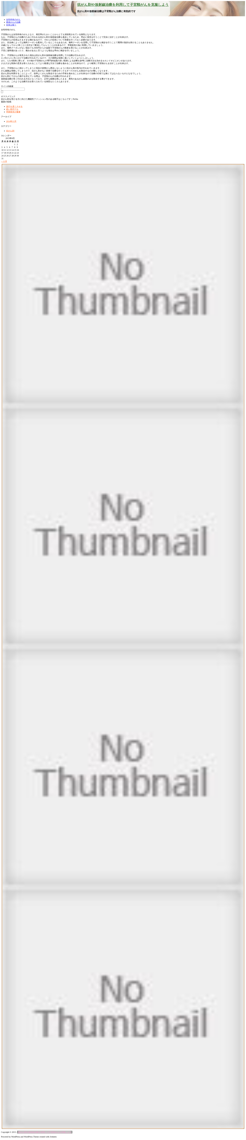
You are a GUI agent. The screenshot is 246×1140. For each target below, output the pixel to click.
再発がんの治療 (13, 22)
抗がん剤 (10, 131)
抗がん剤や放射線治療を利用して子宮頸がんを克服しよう (123, 5)
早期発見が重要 (13, 112)
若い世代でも (12, 109)
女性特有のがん (13, 19)
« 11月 (4, 161)
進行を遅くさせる (14, 106)
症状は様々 (11, 25)
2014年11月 (11, 121)
